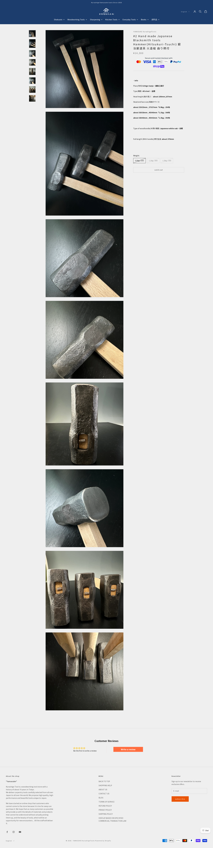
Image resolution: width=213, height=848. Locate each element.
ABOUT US (103, 789)
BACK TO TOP (104, 781)
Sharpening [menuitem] (95, 19)
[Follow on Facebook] (7, 832)
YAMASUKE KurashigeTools (144, 31)
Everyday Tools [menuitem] (129, 19)
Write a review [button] (128, 749)
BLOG (101, 797)
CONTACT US (104, 793)
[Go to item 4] (32, 62)
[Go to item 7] (32, 89)
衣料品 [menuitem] (154, 19)
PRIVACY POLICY (105, 810)
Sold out (159, 170)
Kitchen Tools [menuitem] (111, 19)
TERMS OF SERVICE (107, 801)
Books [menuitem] (143, 19)
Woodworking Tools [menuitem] (76, 19)
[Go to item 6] (32, 80)
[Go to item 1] (32, 33)
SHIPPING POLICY (106, 814)
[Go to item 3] (32, 53)
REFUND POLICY (105, 806)
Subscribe (180, 799)
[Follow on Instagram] (13, 832)
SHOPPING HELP (105, 785)
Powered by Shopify (103, 841)
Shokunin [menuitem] (58, 19)
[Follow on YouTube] (20, 832)
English (184, 12)
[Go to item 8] (32, 98)
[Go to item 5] (32, 71)
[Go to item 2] (32, 43)
